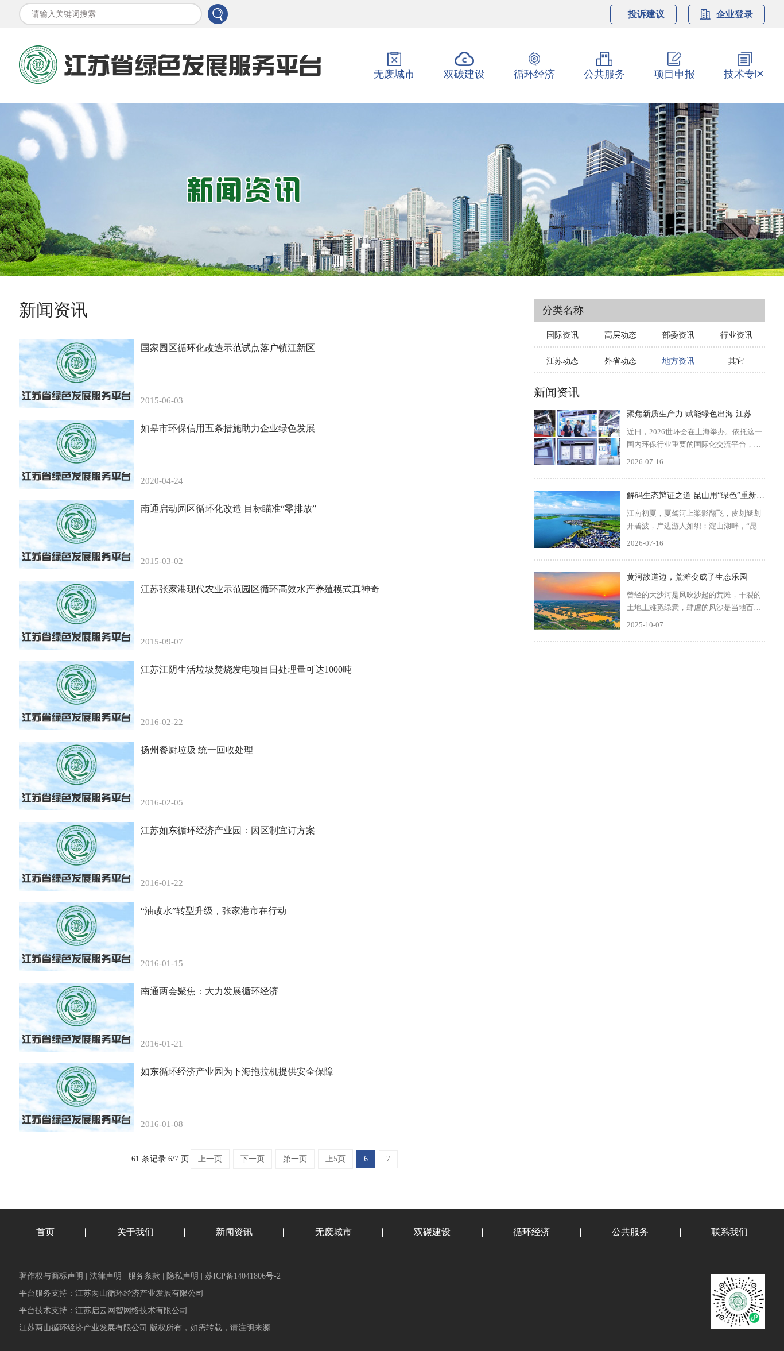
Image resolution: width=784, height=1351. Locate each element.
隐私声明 (182, 1276)
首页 (45, 1232)
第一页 (295, 1159)
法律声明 (106, 1276)
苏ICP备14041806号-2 (243, 1276)
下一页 (252, 1159)
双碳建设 (432, 1232)
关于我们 (135, 1232)
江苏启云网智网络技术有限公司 (131, 1310)
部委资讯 (678, 335)
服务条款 (144, 1276)
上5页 (335, 1159)
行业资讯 (736, 335)
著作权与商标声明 (51, 1276)
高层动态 (620, 335)
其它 (736, 361)
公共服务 (630, 1232)
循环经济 (531, 1232)
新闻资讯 (234, 1232)
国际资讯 (562, 335)
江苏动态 (562, 361)
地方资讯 (678, 361)
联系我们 (729, 1232)
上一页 (210, 1159)
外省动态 (620, 361)
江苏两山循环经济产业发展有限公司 (139, 1293)
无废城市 (333, 1232)
